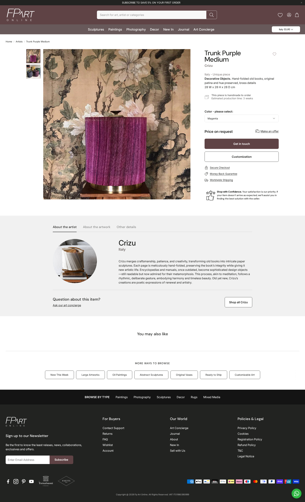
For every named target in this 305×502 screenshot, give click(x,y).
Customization (242, 156)
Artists (19, 41)
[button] (157, 15)
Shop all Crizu (238, 302)
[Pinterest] (23, 481)
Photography (142, 397)
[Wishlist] (280, 15)
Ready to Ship (213, 374)
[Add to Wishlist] (274, 54)
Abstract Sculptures (151, 374)
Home (9, 41)
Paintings (122, 397)
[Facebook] (8, 481)
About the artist (65, 227)
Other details (126, 227)
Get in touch (241, 144)
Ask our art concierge (67, 305)
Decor (181, 397)
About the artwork (96, 227)
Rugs (194, 397)
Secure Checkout (220, 167)
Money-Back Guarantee (223, 173)
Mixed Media (211, 397)
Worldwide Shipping (221, 179)
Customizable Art (245, 374)
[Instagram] (15, 481)
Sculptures (164, 397)
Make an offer (270, 131)
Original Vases (184, 374)
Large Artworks (90, 374)
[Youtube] (31, 481)
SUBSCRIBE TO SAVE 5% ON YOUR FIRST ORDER (151, 2)
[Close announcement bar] (301, 2)
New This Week (59, 374)
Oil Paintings (119, 374)
